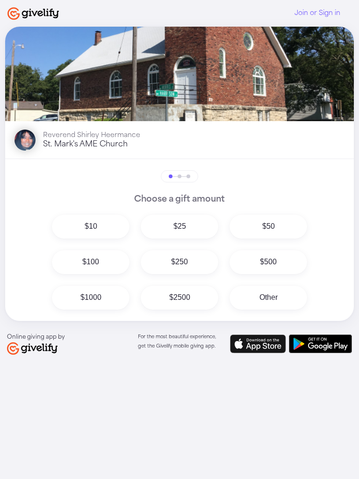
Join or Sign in (317, 13)
